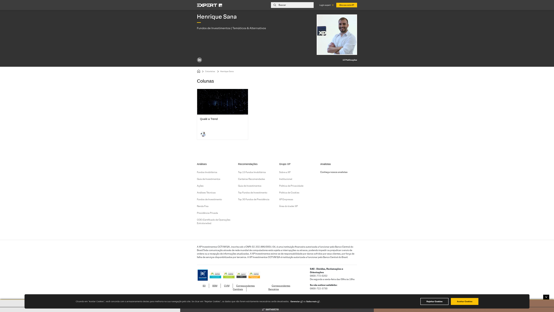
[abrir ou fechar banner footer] (546, 297)
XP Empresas (286, 199)
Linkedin (199, 59)
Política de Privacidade (291, 185)
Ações (200, 185)
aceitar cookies (464, 301)
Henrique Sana (227, 71)
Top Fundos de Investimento (252, 192)
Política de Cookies (289, 192)
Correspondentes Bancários (279, 287)
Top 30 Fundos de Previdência (253, 199)
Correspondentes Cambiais (244, 287)
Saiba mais (311, 301)
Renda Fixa (202, 206)
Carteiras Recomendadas (251, 179)
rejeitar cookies (434, 301)
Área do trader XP (288, 206)
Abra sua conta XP (346, 5)
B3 (204, 285)
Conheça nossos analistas (334, 172)
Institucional (285, 179)
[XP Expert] (209, 5)
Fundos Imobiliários (207, 172)
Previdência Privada (207, 212)
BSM (214, 285)
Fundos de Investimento (209, 199)
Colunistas (210, 71)
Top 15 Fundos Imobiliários (252, 172)
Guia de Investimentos (208, 179)
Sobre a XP (285, 172)
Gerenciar (295, 301)
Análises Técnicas (206, 192)
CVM (226, 285)
